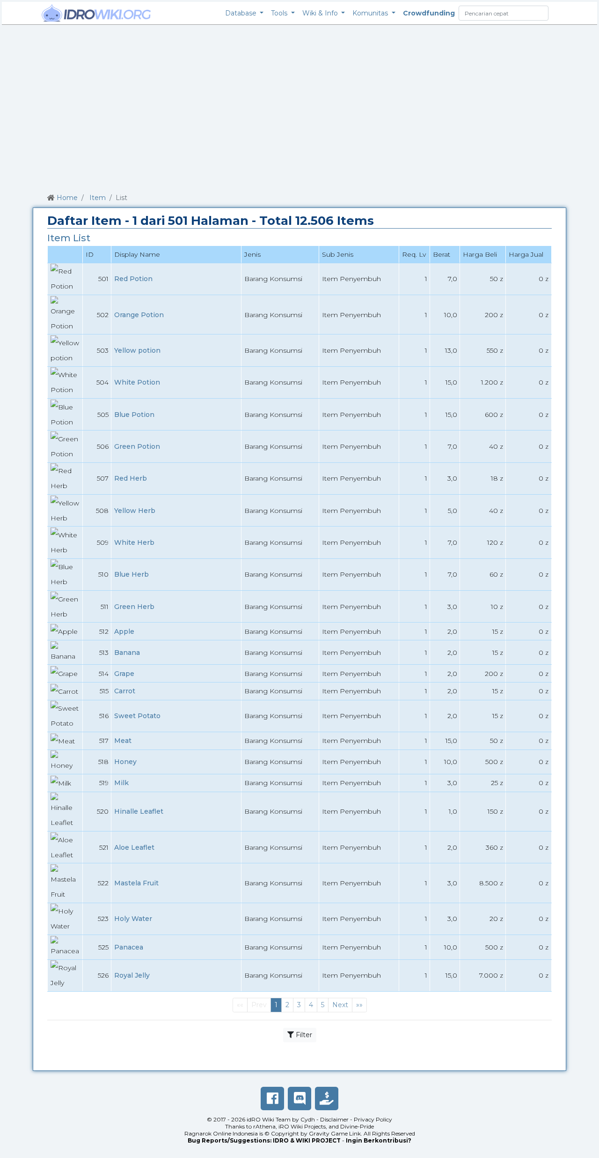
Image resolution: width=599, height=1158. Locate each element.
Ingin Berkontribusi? (378, 1140)
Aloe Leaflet (134, 847)
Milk (121, 783)
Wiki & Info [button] (321, 13)
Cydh (307, 1119)
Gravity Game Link (335, 1133)
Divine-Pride (357, 1126)
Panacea (128, 947)
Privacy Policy (373, 1119)
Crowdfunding (429, 13)
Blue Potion (134, 414)
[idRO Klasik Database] (96, 13)
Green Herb (134, 606)
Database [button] (241, 13)
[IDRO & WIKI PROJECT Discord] (299, 1098)
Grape (124, 673)
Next (340, 1005)
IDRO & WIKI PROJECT (307, 1140)
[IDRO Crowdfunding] (326, 1098)
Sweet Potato (137, 716)
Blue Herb (131, 574)
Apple (124, 631)
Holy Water (133, 918)
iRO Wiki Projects (302, 1126)
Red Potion (133, 279)
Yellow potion (137, 350)
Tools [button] (280, 13)
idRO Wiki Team (269, 1119)
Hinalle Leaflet (138, 811)
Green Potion (137, 446)
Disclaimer (334, 1119)
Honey (125, 761)
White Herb (134, 542)
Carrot (124, 691)
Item (97, 197)
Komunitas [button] (371, 13)
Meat (122, 740)
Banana (127, 652)
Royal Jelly (132, 975)
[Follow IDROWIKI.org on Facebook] (272, 1098)
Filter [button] (303, 1035)
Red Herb (130, 478)
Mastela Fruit (136, 883)
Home (67, 197)
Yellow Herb (134, 510)
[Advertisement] (299, 107)
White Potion (137, 382)
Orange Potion (139, 315)
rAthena (264, 1126)
